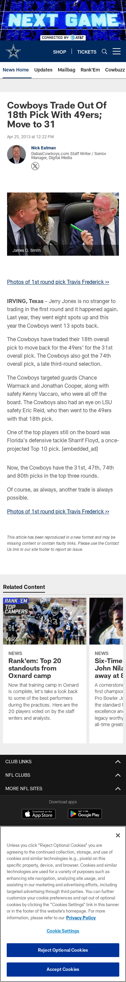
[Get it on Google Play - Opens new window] (84, 817)
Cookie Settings (63, 930)
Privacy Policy (81, 917)
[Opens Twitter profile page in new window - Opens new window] (35, 166)
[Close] (118, 835)
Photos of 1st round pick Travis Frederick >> (58, 281)
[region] (63, 904)
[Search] (104, 51)
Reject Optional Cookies (63, 950)
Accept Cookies (63, 969)
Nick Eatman (43, 147)
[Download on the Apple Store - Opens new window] (38, 815)
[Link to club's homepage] (13, 48)
